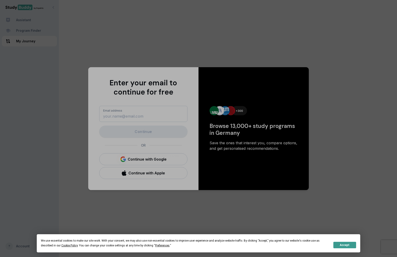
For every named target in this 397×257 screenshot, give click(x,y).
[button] (143, 159)
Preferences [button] (162, 245)
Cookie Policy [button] (69, 245)
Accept (344, 245)
